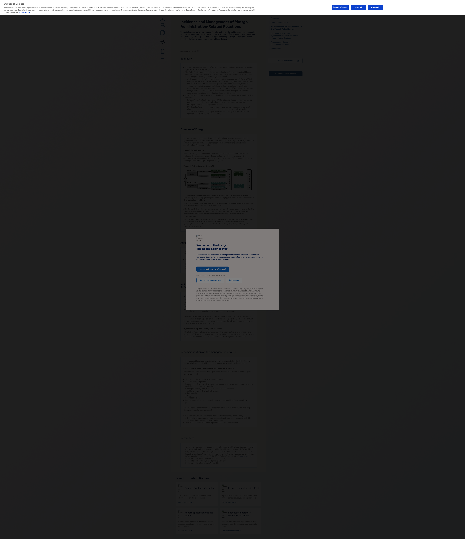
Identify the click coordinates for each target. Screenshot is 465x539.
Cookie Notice (24, 12)
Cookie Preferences (340, 7)
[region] (232, 7)
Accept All (375, 7)
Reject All (358, 7)
